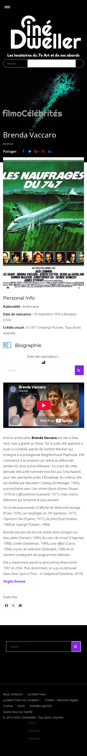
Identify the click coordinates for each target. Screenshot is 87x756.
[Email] (20, 606)
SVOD (21, 706)
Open (11, 9)
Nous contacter (13, 694)
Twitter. (32, 723)
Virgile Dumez (14, 581)
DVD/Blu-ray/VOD (41, 706)
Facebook (34, 731)
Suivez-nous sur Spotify (17, 712)
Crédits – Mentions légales (62, 700)
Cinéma (8, 706)
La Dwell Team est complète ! (21, 700)
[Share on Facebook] (6, 606)
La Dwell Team (37, 694)
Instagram (34, 738)
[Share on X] (13, 606)
